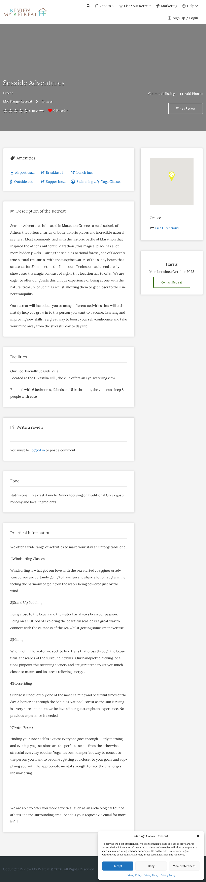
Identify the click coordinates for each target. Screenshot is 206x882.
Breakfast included (56, 172)
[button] (198, 836)
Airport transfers (25, 172)
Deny (151, 866)
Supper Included (56, 181)
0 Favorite (60, 111)
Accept (117, 866)
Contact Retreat (171, 282)
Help (190, 6)
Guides (105, 6)
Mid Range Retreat (17, 101)
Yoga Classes (111, 181)
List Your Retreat (137, 6)
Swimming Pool (86, 181)
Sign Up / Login (185, 18)
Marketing (169, 6)
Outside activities (25, 181)
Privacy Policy (134, 875)
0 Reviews (36, 111)
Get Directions (167, 228)
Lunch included (86, 172)
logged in (38, 450)
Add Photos (193, 93)
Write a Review (185, 108)
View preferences (184, 866)
